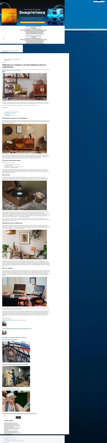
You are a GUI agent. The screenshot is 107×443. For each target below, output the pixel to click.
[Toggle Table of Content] (3, 109)
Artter (4, 321)
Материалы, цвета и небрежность (10, 114)
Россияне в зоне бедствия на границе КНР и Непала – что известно (12, 426)
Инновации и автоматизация (33, 26)
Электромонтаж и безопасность (33, 28)
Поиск (5, 415)
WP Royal (9, 435)
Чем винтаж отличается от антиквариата (12, 111)
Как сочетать (7, 113)
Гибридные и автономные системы (34, 33)
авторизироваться (10, 320)
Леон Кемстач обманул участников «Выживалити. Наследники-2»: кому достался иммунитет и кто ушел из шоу (11, 423)
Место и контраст (8, 115)
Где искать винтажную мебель (10, 112)
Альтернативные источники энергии (34, 31)
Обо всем (33, 27)
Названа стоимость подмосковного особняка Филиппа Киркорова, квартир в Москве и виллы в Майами (19, 413)
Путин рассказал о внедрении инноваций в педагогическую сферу (12, 433)
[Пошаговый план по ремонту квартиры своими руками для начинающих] (4, 334)
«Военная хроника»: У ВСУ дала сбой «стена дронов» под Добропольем (11, 431)
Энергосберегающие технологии (34, 32)
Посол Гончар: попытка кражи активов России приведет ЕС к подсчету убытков (15, 364)
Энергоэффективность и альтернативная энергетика (33, 30)
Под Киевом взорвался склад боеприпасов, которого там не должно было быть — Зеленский (12, 428)
